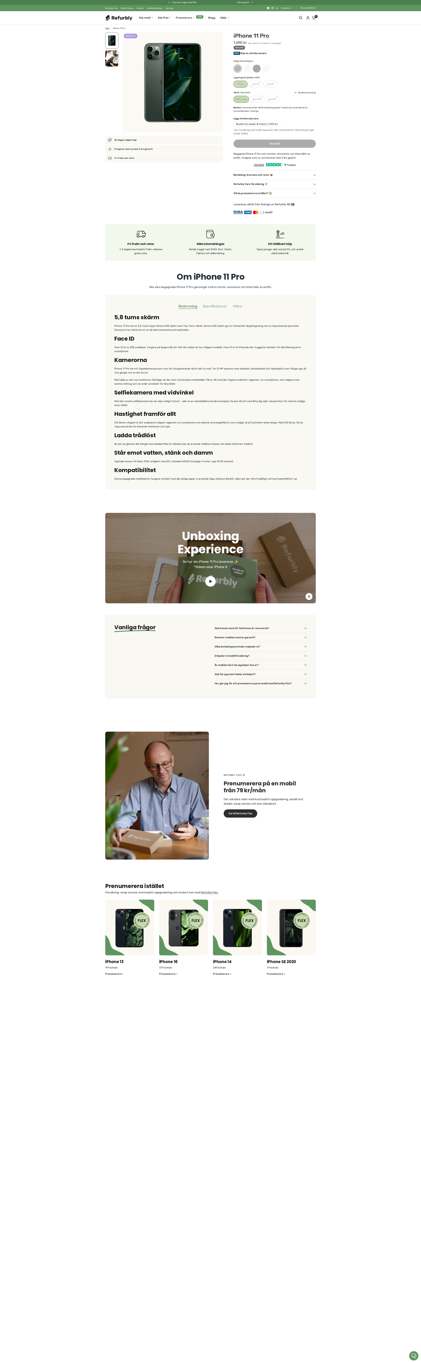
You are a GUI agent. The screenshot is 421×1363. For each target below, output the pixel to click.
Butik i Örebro (127, 8)
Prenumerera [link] (113, 974)
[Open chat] (413, 1355)
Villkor (238, 306)
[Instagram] (273, 8)
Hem (107, 28)
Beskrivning (187, 306)
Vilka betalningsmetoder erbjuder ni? (237, 646)
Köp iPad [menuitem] (163, 17)
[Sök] (300, 17)
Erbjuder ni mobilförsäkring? (232, 655)
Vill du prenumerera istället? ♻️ (253, 193)
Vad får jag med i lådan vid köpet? (235, 674)
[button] (240, 813)
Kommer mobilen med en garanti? (235, 637)
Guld (266, 68)
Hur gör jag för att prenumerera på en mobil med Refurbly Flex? (253, 683)
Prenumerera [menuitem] (184, 17)
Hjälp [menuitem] (223, 17)
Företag (169, 8)
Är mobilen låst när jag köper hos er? (237, 665)
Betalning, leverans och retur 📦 (253, 174)
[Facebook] (268, 8)
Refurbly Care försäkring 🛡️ (251, 184)
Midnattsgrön (238, 68)
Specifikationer (215, 306)
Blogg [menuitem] (211, 17)
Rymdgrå (257, 68)
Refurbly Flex (111, 8)
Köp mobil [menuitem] (145, 17)
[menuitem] (112, 8)
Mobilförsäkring (154, 8)
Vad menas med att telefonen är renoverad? (242, 628)
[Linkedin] (277, 8)
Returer (140, 8)
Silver (247, 68)
